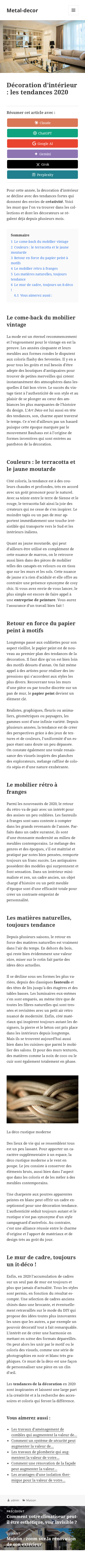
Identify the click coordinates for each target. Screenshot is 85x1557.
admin (15, 1500)
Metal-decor (22, 10)
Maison (31, 1500)
